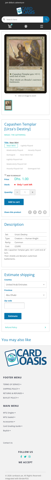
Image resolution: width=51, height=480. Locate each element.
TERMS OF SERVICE (11, 384)
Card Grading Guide (12, 426)
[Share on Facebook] (30, 212)
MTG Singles (8, 412)
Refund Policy (11, 327)
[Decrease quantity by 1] (17, 192)
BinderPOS (24, 478)
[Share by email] (45, 212)
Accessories (8, 421)
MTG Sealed (8, 417)
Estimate (13, 316)
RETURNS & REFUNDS (12, 393)
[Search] (46, 19)
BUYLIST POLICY (10, 397)
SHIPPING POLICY (10, 389)
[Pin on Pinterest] (35, 212)
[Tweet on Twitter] (40, 212)
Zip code (8, 301)
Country (8, 280)
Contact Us (8, 443)
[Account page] (25, 26)
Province (8, 290)
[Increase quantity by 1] (32, 192)
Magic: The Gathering (15, 135)
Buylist (6, 430)
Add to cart (14, 202)
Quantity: (8, 192)
